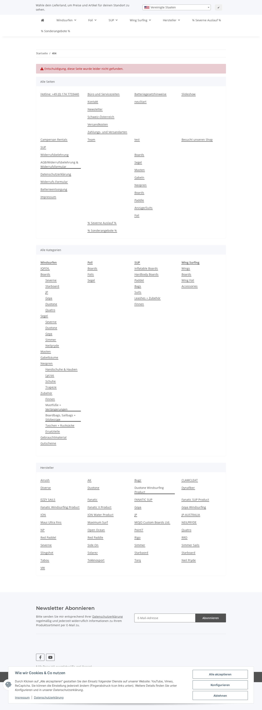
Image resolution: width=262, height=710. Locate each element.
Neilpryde (52, 346)
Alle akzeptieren (220, 674)
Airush (45, 480)
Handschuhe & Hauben (61, 369)
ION (43, 515)
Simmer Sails (190, 545)
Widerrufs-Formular (54, 182)
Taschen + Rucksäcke (59, 425)
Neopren (140, 185)
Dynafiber (188, 488)
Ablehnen (220, 695)
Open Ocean (96, 530)
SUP (43, 147)
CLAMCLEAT (190, 480)
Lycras (49, 375)
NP (42, 530)
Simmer (50, 340)
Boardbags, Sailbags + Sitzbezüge (60, 417)
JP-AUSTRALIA (191, 515)
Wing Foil (188, 280)
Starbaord (141, 553)
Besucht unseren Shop (197, 140)
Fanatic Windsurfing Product (60, 507)
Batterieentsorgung (54, 189)
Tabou (45, 560)
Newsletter (95, 109)
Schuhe (50, 381)
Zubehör (46, 393)
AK (89, 480)
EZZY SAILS (48, 500)
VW (43, 568)
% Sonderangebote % (55, 31)
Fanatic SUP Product (195, 500)
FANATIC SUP (143, 500)
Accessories (190, 286)
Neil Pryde (189, 560)
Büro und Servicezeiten (104, 94)
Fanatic (92, 500)
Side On (93, 545)
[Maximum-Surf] (42, 20)
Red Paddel (48, 537)
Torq (137, 560)
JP (46, 292)
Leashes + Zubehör (147, 298)
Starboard (52, 286)
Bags (137, 286)
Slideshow (188, 94)
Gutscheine (48, 443)
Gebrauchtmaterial (54, 437)
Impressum (22, 697)
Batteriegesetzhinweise (150, 94)
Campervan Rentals (54, 140)
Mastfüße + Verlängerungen (56, 407)
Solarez (93, 553)
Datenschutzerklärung (49, 697)
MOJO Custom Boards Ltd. (152, 522)
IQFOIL (45, 268)
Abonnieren (210, 618)
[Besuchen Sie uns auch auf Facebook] (40, 657)
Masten (139, 170)
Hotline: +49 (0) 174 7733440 (60, 94)
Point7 (138, 530)
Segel (138, 162)
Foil (136, 215)
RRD (184, 537)
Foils (91, 274)
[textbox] (177, 7)
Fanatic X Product (99, 507)
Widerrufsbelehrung (55, 155)
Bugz (137, 480)
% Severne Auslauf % (206, 20)
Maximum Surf (98, 522)
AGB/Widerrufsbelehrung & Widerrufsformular (59, 164)
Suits (137, 292)
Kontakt (93, 102)
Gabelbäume (49, 357)
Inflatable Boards (146, 268)
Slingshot (47, 553)
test (137, 140)
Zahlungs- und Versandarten (107, 132)
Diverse (46, 488)
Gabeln (139, 177)
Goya (48, 298)
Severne (50, 280)
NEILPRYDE (189, 522)
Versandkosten (98, 124)
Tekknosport (96, 560)
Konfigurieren (220, 685)
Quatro (50, 310)
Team (91, 140)
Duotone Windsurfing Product (149, 490)
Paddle (139, 200)
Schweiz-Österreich (101, 117)
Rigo (137, 537)
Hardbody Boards (146, 274)
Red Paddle (95, 537)
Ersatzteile (52, 431)
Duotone (51, 304)
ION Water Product (100, 515)
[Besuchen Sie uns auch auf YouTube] (50, 657)
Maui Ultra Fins (51, 522)
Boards (139, 155)
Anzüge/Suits (143, 208)
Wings (186, 268)
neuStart (140, 102)
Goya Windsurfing (194, 507)
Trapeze (50, 387)
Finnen (50, 399)
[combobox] (176, 7)
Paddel (139, 280)
